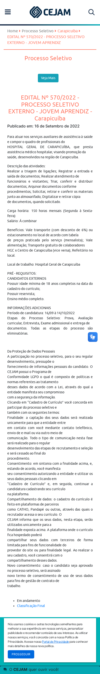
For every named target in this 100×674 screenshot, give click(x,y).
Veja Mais (48, 78)
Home (12, 31)
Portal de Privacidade (55, 641)
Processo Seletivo (38, 31)
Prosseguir (21, 654)
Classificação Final (31, 606)
